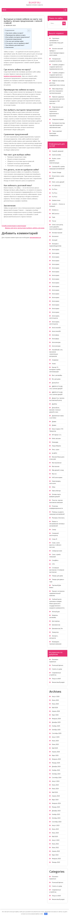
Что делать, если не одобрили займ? (17, 43)
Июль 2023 (55, 829)
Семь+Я (54, 539)
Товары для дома (57, 576)
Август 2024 (55, 781)
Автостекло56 (56, 327)
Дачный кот (55, 382)
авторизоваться (35, 237)
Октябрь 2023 (56, 818)
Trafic (53, 217)
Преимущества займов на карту (15, 35)
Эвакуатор (55, 632)
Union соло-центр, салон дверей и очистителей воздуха (56, 227)
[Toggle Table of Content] (28, 30)
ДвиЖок (54, 404)
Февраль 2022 (56, 858)
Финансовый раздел (58, 682)
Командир (55, 442)
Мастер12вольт (57, 462)
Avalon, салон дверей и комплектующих (55, 161)
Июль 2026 (55, 700)
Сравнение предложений (14, 39)
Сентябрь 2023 (56, 821)
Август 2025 (55, 737)
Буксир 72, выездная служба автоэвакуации (54, 369)
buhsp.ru (34, 2)
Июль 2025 (55, 740)
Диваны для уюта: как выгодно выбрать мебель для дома (24, 228)
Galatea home (56, 200)
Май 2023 (55, 836)
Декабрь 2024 (56, 766)
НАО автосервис (57, 477)
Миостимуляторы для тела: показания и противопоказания (56, 91)
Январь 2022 (56, 862)
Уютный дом (56, 611)
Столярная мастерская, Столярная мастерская (56, 570)
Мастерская (55, 466)
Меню (4, 10)
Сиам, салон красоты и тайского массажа (55, 545)
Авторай (54, 240)
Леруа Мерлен (56, 446)
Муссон (54, 474)
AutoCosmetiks (56, 155)
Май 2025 (55, 748)
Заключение (10, 47)
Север (54, 529)
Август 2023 (55, 825)
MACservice (55, 213)
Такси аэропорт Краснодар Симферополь (55, 133)
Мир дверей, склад (58, 470)
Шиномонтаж (56, 625)
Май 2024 (55, 792)
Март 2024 (55, 799)
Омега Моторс (56, 490)
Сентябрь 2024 (56, 777)
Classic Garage (56, 172)
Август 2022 (55, 840)
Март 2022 (55, 855)
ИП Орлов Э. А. (57, 435)
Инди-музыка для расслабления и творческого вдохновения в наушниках (56, 111)
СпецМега (55, 560)
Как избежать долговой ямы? (15, 45)
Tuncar (54, 221)
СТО (53, 564)
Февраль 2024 (56, 803)
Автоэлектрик (56, 342)
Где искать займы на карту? (14, 33)
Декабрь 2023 (56, 810)
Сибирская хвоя (57, 551)
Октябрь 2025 (56, 729)
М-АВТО (54, 453)
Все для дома (56, 379)
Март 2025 (55, 755)
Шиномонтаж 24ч (57, 628)
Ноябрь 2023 (56, 814)
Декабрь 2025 (56, 722)
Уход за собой (56, 678)
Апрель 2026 (56, 711)
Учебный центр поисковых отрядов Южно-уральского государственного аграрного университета (56, 604)
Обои (53, 487)
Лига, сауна (55, 449)
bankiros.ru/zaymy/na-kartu (12, 76)
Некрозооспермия (58, 119)
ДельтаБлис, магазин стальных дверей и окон (55, 410)
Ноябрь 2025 (56, 726)
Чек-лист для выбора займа (14, 41)
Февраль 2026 (56, 718)
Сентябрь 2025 (56, 733)
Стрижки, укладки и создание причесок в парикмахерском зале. (56, 67)
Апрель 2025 (56, 751)
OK (46, 913)
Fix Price (54, 189)
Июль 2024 (55, 785)
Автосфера (55, 335)
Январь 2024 (56, 807)
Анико (54, 363)
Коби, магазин (56, 438)
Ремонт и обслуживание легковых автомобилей (57, 524)
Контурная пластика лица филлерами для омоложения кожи (57, 125)
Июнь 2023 (55, 833)
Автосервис (55, 249)
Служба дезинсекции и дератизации (14, 226)
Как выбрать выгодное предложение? (18, 37)
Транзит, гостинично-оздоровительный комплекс (57, 593)
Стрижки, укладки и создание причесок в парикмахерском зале (56, 75)
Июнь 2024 (55, 788)
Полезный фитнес (57, 665)
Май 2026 (55, 707)
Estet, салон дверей (58, 182)
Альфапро (55, 360)
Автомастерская (57, 232)
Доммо (54, 421)
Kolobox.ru (55, 210)
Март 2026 (55, 715)
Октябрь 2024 (56, 774)
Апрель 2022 (56, 851)
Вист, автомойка (57, 375)
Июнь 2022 (55, 847)
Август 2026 (55, 696)
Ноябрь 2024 (56, 770)
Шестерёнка (56, 621)
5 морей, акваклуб (57, 151)
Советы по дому (57, 669)
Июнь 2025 (55, 744)
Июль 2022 (55, 844)
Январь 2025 (56, 763)
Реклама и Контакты (58, 518)
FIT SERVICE (56, 185)
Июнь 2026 (55, 704)
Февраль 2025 (56, 759)
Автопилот (55, 236)
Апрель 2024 (56, 796)
